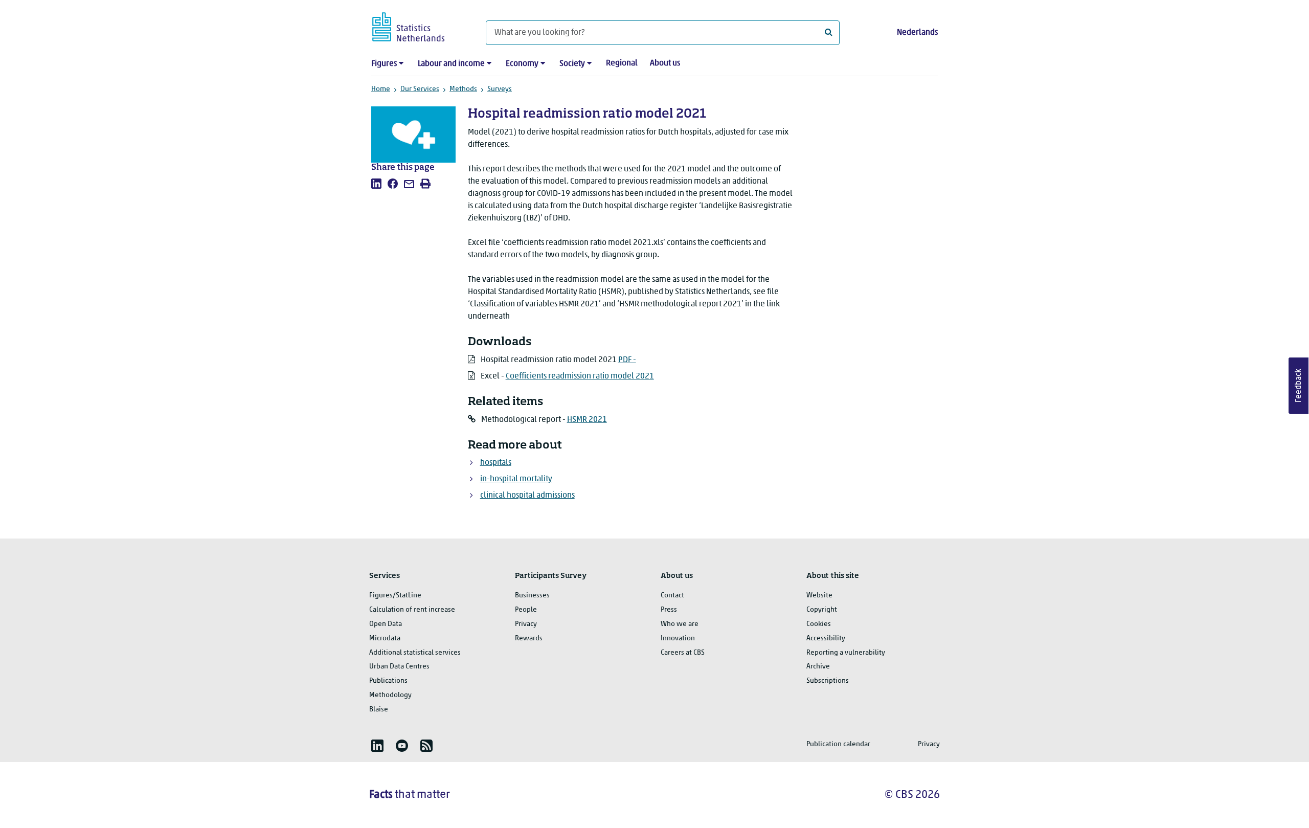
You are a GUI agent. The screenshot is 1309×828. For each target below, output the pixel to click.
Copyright (821, 610)
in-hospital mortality (516, 479)
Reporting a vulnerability (845, 653)
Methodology (390, 695)
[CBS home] (418, 25)
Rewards (529, 638)
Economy (522, 64)
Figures (384, 64)
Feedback (1299, 385)
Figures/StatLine (395, 595)
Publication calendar (838, 744)
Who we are (679, 624)
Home (380, 89)
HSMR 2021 (587, 420)
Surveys (499, 89)
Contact (672, 595)
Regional (622, 63)
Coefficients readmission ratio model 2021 (580, 376)
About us (665, 63)
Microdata (384, 638)
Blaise (378, 709)
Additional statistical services (415, 653)
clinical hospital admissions (527, 495)
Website (819, 595)
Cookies (818, 624)
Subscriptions (827, 681)
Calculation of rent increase (412, 610)
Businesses (532, 595)
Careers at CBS (683, 653)
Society (572, 64)
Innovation (678, 638)
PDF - (627, 360)
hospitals (495, 463)
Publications (388, 681)
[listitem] (376, 183)
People (526, 610)
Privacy (526, 624)
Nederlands (917, 33)
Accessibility (825, 638)
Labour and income (451, 64)
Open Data (385, 624)
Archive (818, 666)
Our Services (419, 89)
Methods (463, 89)
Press (669, 610)
